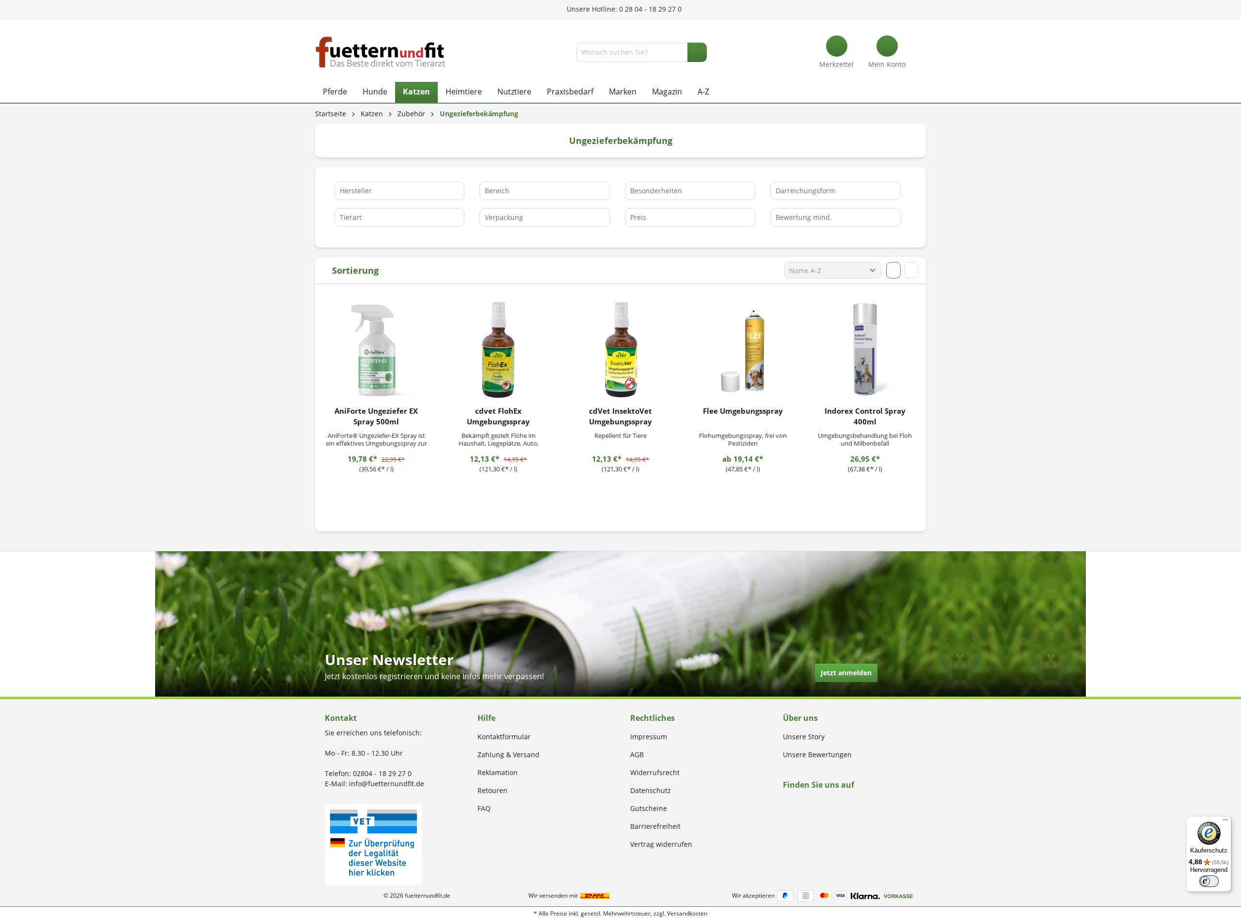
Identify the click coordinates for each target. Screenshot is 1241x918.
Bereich (497, 190)
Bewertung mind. (804, 217)
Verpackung (504, 217)
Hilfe (486, 718)
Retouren (492, 790)
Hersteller (356, 190)
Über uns (800, 718)
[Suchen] (697, 52)
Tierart (351, 217)
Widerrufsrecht (655, 772)
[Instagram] (797, 803)
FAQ (484, 808)
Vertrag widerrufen (661, 844)
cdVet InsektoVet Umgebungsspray (620, 416)
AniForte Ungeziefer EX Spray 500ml (376, 416)
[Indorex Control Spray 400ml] (865, 349)
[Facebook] (786, 803)
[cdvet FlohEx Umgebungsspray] (498, 349)
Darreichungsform (805, 190)
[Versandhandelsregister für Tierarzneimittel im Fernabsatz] (373, 843)
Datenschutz (650, 790)
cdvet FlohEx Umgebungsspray (498, 416)
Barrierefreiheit (655, 826)
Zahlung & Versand (508, 754)
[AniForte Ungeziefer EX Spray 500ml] (376, 349)
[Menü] (1225, 822)
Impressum (648, 736)
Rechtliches (652, 718)
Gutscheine (648, 808)
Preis (638, 217)
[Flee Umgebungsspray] (743, 349)
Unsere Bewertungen (817, 754)
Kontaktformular (504, 736)
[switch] (1209, 881)
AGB (637, 754)
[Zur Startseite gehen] (380, 52)
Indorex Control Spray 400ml (865, 416)
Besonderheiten (656, 190)
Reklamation (497, 772)
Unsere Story (804, 736)
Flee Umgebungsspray (743, 411)
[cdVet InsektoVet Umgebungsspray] (620, 349)
